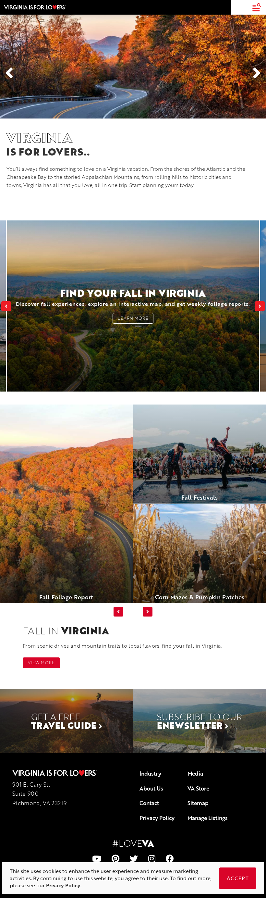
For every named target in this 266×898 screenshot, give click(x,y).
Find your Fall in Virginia (133, 297)
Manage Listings (207, 818)
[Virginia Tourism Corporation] (35, 7)
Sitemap (198, 803)
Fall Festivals (199, 497)
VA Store (198, 788)
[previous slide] (6, 306)
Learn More (133, 318)
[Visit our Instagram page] (151, 859)
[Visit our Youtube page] (96, 859)
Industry (150, 773)
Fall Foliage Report (66, 597)
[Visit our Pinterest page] (115, 859)
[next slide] (260, 306)
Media (195, 773)
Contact (149, 803)
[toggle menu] (256, 7)
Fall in (66, 630)
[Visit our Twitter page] (134, 859)
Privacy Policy (157, 818)
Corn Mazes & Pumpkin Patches (200, 597)
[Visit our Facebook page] (170, 859)
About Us (151, 788)
